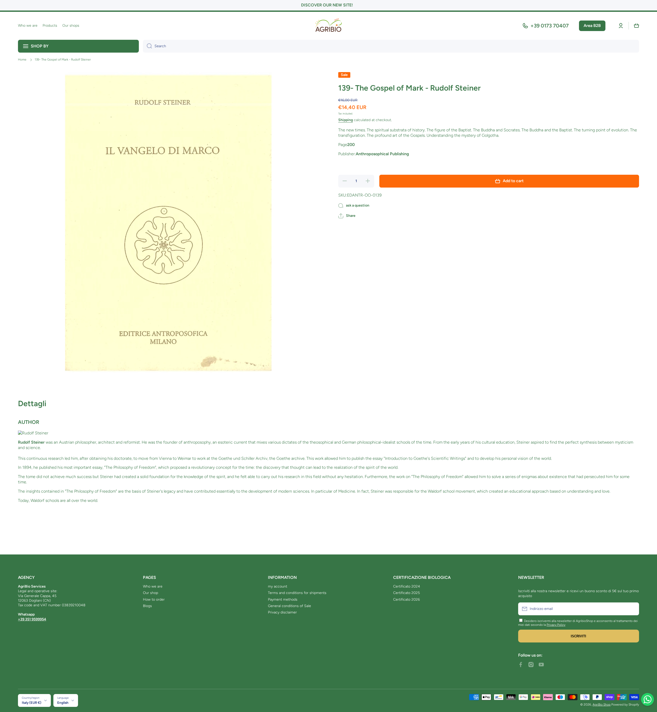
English (63, 702)
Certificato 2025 (406, 593)
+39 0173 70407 (549, 26)
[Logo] (328, 25)
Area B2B (592, 25)
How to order (154, 599)
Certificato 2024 (406, 586)
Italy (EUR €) (31, 702)
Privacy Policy (556, 625)
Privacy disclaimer (282, 612)
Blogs (147, 606)
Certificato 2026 (406, 599)
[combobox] (391, 46)
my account (277, 586)
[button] (636, 25)
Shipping (345, 120)
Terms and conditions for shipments (297, 593)
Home (22, 59)
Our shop (150, 593)
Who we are (152, 586)
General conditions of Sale (289, 606)
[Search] (147, 46)
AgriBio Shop (602, 704)
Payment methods (282, 599)
